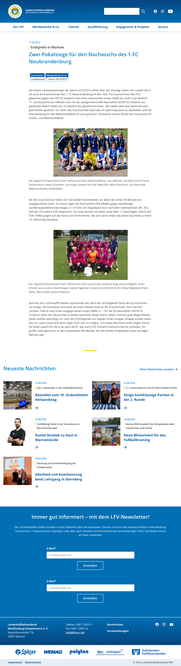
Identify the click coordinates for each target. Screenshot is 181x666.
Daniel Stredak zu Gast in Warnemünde (56, 437)
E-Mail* (51, 548)
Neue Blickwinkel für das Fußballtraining (145, 437)
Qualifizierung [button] (98, 27)
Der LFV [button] (18, 27)
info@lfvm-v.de (75, 632)
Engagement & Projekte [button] (132, 27)
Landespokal (38, 79)
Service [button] (163, 27)
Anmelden (90, 565)
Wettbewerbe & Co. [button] (46, 27)
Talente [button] (73, 27)
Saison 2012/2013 (57, 79)
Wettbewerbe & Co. (57, 75)
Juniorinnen (37, 75)
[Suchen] (143, 11)
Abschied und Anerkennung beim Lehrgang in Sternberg (58, 476)
